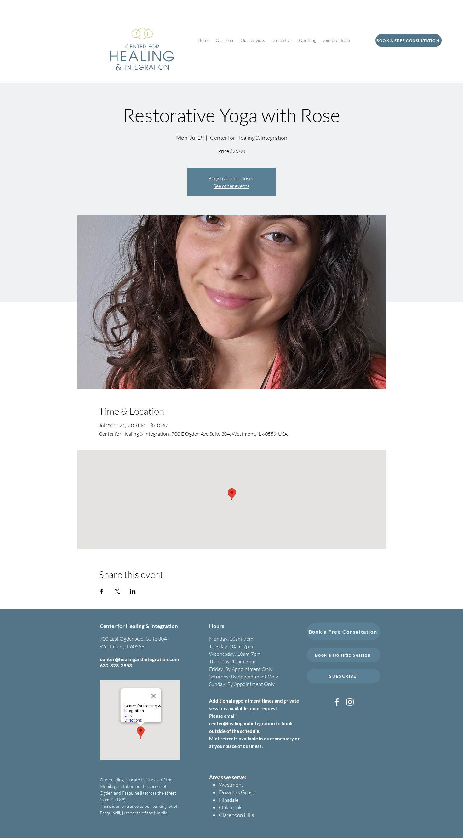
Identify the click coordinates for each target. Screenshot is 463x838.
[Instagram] (350, 702)
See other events (231, 186)
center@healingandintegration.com (139, 659)
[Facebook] (337, 702)
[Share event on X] (117, 591)
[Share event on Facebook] (102, 591)
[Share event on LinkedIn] (133, 591)
